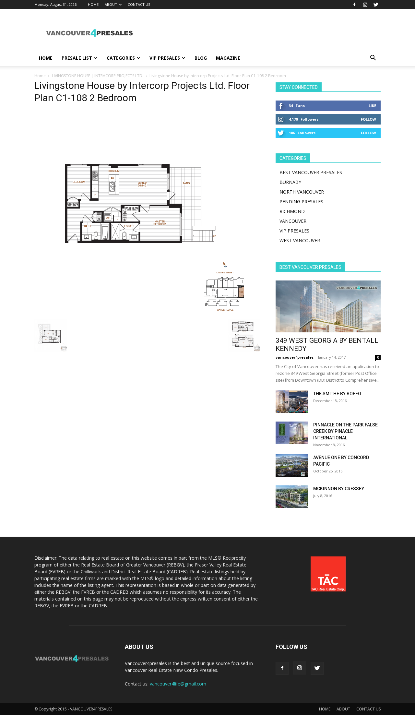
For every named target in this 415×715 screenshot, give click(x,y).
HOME (93, 4)
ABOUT (111, 4)
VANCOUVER (292, 221)
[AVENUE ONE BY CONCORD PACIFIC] (292, 465)
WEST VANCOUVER (299, 240)
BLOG (201, 58)
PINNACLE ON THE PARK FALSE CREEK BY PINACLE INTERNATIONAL (345, 431)
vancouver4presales (295, 357)
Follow (368, 119)
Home (40, 75)
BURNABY (290, 182)
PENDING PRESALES (301, 201)
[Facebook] (354, 4)
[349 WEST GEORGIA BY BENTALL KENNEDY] (328, 306)
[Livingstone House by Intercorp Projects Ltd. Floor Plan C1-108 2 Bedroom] (139, 313)
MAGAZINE (228, 58)
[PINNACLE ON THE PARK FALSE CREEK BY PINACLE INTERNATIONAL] (292, 433)
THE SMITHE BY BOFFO (337, 393)
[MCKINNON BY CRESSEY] (292, 496)
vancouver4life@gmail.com (178, 684)
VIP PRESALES (164, 58)
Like (372, 105)
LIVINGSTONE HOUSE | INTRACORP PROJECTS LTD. (97, 75)
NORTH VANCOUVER (301, 192)
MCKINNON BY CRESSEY (338, 488)
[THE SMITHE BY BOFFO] (292, 401)
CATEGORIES (121, 58)
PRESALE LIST (77, 58)
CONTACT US (139, 4)
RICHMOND (292, 211)
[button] (373, 58)
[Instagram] (365, 4)
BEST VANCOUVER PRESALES (310, 172)
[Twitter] (376, 4)
